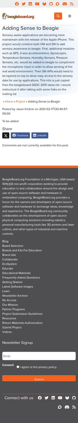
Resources (9, 318)
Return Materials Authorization (22, 323)
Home (9, 101)
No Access (9, 300)
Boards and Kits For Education (22, 250)
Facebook (22, 135)
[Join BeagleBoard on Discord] (67, 407)
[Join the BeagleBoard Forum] (60, 407)
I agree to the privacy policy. (38, 367)
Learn (6, 291)
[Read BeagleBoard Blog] (74, 407)
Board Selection (12, 246)
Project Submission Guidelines (22, 314)
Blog (5, 241)
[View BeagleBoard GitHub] (74, 398)
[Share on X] (5, 135)
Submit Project (12, 327)
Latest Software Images (17, 286)
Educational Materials (16, 273)
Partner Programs (13, 309)
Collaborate (10, 259)
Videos (7, 332)
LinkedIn (41, 135)
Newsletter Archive (15, 295)
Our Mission (10, 305)
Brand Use (9, 255)
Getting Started (12, 282)
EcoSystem (9, 264)
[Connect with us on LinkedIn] (53, 398)
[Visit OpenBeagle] (67, 398)
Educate (7, 268)
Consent (9, 365)
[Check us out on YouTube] (60, 398)
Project (20, 101)
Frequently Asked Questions (21, 277)
